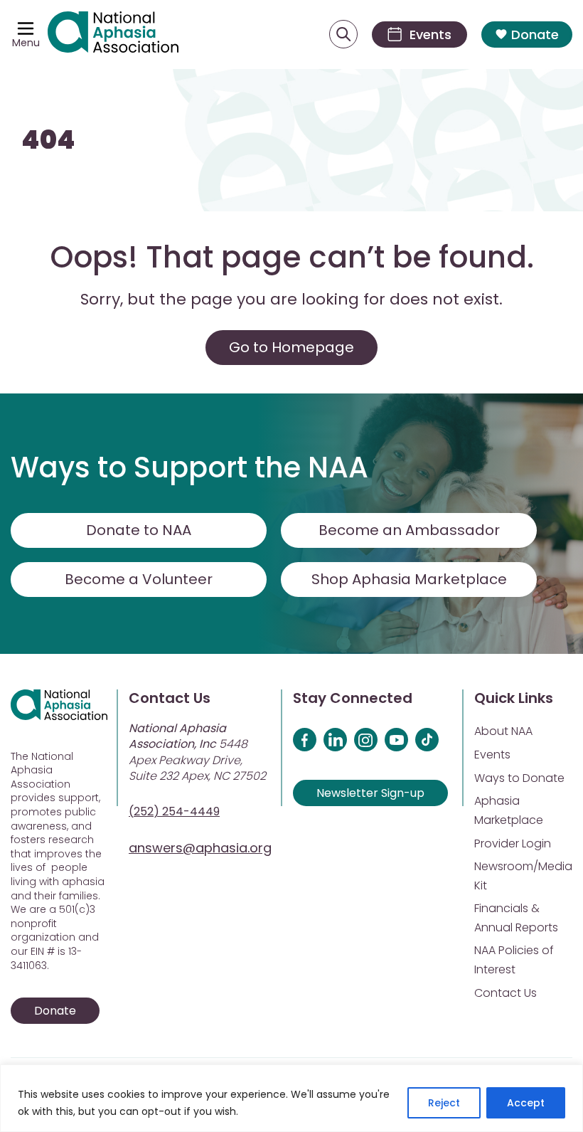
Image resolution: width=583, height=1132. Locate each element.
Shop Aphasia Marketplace (409, 579)
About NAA (503, 731)
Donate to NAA (138, 530)
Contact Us (505, 993)
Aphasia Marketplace (508, 810)
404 (48, 140)
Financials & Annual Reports (516, 918)
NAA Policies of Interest (514, 960)
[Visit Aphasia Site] (113, 34)
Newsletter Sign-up (370, 793)
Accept (526, 1103)
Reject (444, 1103)
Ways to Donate (519, 778)
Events (492, 754)
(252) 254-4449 (174, 811)
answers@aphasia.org (200, 848)
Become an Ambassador (409, 530)
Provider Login (512, 843)
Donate (535, 34)
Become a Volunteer (139, 579)
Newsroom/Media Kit (523, 876)
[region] (291, 1098)
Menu (26, 43)
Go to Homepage (291, 347)
